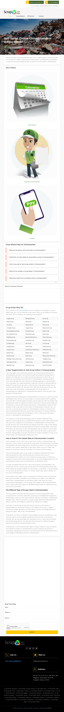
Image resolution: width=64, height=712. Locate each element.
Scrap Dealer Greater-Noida (26, 688)
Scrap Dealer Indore (49, 691)
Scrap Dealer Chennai (23, 691)
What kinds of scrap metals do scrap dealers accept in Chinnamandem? (31, 257)
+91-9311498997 (15, 47)
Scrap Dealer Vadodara (24, 697)
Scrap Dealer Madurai (12, 699)
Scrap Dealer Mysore (39, 697)
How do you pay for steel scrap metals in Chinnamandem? (27, 264)
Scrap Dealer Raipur (11, 697)
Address (7, 618)
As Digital (49, 708)
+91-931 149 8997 (22, 310)
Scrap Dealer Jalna (53, 688)
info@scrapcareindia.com (36, 2)
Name (7, 607)
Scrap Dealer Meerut (34, 701)
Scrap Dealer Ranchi (35, 695)
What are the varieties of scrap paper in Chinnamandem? (27, 271)
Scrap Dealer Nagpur (22, 693)
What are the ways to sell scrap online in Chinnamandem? (27, 250)
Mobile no (8, 612)
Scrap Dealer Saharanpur (26, 699)
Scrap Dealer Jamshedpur (42, 699)
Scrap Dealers (20, 16)
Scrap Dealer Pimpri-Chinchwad (51, 695)
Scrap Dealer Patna (9, 691)
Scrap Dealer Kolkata (35, 693)
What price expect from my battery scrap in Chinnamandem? (28, 278)
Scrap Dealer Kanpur (22, 695)
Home (10, 16)
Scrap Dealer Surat (48, 693)
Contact (41, 16)
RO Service (31, 16)
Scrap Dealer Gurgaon (10, 688)
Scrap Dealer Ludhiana (52, 697)
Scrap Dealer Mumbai (36, 691)
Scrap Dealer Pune (41, 688)
